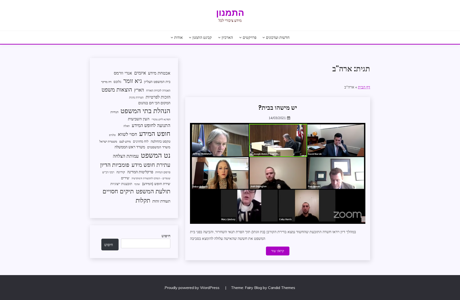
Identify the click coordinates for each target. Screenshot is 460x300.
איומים (140, 73)
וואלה (126, 126)
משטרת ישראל (108, 141)
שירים (125, 178)
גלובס (117, 81)
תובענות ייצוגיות (121, 184)
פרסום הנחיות (162, 172)
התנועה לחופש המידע (151, 125)
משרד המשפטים (158, 147)
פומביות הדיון (114, 164)
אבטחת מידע (159, 73)
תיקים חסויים (118, 191)
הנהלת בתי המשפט (145, 110)
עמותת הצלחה (126, 156)
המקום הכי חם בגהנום (154, 102)
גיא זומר (132, 80)
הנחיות (114, 112)
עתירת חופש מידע (151, 164)
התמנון (230, 12)
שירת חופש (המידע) (156, 183)
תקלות (143, 200)
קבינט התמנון (202, 37)
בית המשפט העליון (157, 81)
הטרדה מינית (136, 97)
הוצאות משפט (117, 89)
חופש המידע (154, 133)
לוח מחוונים (141, 141)
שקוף (137, 184)
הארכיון (227, 37)
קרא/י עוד (277, 251)
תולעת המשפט (153, 191)
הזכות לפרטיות (158, 96)
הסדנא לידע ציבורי (161, 119)
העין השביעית (139, 118)
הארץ (139, 90)
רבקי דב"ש (108, 172)
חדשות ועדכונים (277, 37)
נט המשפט (155, 155)
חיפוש (165, 235)
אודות (178, 37)
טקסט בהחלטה (160, 141)
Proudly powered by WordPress (192, 287)
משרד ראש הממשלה (130, 146)
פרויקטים (249, 37)
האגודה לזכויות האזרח (158, 90)
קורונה (120, 172)
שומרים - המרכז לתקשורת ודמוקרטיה (151, 178)
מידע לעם (125, 141)
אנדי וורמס (123, 73)
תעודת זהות (161, 200)
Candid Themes (281, 287)
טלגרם (112, 135)
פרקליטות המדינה (140, 171)
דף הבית (364, 87)
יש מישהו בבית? (277, 107)
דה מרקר (106, 82)
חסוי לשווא (127, 134)
